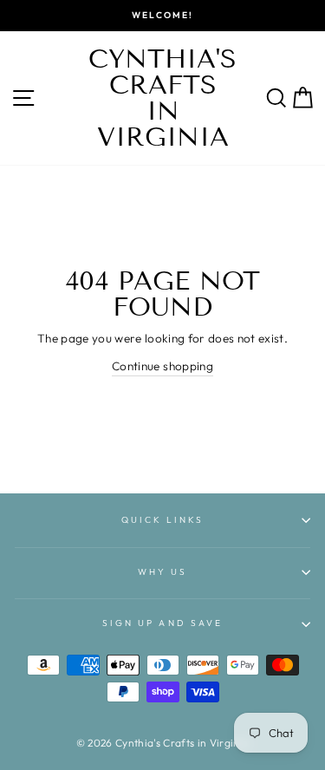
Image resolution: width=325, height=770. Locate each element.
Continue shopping (162, 366)
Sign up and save (162, 623)
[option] (162, 16)
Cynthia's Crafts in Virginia (162, 98)
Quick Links (163, 519)
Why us (162, 572)
